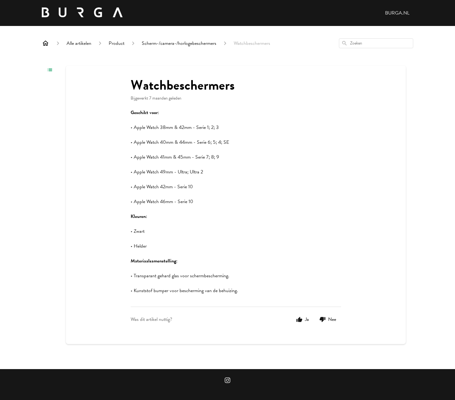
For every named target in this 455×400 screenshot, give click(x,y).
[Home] (45, 43)
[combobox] (376, 43)
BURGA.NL (397, 13)
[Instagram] (227, 381)
